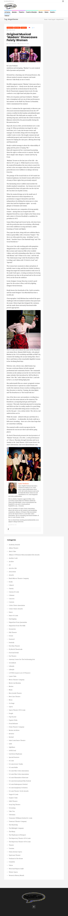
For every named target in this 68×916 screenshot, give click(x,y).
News (47, 12)
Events (52, 12)
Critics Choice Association (17, 605)
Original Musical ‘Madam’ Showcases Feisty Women (22, 37)
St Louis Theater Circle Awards (18, 791)
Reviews (17, 27)
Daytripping (12, 619)
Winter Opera (13, 872)
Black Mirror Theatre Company (19, 578)
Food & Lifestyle (31, 12)
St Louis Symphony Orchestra (18, 787)
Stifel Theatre (13, 801)
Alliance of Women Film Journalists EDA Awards (24, 555)
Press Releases (13, 723)
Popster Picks (13, 720)
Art (10, 565)
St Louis (11, 760)
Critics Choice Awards (16, 609)
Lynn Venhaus (12, 43)
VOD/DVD (12, 862)
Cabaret (11, 585)
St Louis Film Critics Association (19, 771)
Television (12, 814)
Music (41, 12)
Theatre (21, 12)
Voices (7, 16)
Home (8, 12)
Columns (11, 595)
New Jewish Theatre (15, 693)
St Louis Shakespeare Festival (18, 784)
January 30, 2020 (24, 43)
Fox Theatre (12, 656)
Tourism (11, 848)
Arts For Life (13, 568)
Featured (10, 27)
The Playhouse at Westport (17, 835)
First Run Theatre (14, 646)
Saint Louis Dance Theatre (17, 740)
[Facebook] (8, 529)
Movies (14, 12)
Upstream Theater (14, 855)
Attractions (12, 571)
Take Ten (12, 811)
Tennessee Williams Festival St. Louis (20, 818)
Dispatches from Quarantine (18, 622)
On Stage (11, 703)
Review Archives (14, 730)
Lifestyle (11, 666)
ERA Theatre (13, 632)
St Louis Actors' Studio (16, 764)
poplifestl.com (12, 524)
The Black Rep (13, 825)
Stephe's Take (13, 798)
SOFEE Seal (12, 750)
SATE (10, 744)
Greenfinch (12, 663)
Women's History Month (16, 875)
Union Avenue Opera (15, 852)
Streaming (12, 808)
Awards (11, 575)
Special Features (14, 757)
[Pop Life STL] (10, 6)
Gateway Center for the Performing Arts (22, 659)
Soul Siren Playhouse (15, 754)
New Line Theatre (14, 696)
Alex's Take (12, 551)
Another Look (13, 558)
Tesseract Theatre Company (18, 821)
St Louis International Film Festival (20, 781)
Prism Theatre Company (16, 727)
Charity (11, 588)
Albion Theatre (13, 548)
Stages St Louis (13, 794)
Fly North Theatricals (15, 649)
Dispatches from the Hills (17, 625)
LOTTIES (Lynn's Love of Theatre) (19, 673)
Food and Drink (14, 652)
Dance (11, 612)
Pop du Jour (12, 717)
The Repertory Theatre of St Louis (20, 838)
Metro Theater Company (16, 679)
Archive (11, 561)
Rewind (11, 737)
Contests (11, 602)
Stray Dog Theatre (14, 804)
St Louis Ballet (13, 767)
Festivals (11, 642)
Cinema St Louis (14, 592)
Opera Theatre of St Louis (17, 710)
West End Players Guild (16, 868)
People (11, 713)
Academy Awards (14, 544)
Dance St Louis (13, 615)
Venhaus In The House (16, 858)
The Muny (12, 831)
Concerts (11, 598)
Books (11, 582)
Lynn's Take (12, 676)
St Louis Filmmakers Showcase (18, 777)
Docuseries (12, 629)
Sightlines (12, 747)
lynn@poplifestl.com (9, 1)
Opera (11, 706)
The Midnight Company (16, 828)
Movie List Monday (15, 683)
